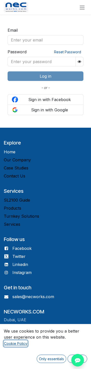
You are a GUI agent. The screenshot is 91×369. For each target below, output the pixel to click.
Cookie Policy (15, 343)
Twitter (19, 256)
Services (12, 224)
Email (13, 30)
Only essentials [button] (51, 359)
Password (17, 51)
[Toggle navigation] (82, 7)
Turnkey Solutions (21, 216)
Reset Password (67, 52)
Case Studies (16, 167)
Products (12, 208)
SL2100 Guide (17, 200)
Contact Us (14, 175)
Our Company (17, 159)
